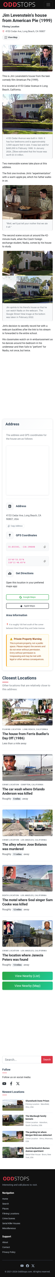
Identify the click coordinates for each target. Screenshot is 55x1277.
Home (5, 1199)
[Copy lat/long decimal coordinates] (45, 547)
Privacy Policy (8, 1252)
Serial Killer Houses (11, 1223)
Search (47, 1059)
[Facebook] (11, 1083)
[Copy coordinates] (45, 561)
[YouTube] (4, 1084)
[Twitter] (33, 1266)
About (5, 1242)
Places (5, 1208)
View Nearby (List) (27, 976)
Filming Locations (10, 1213)
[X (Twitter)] (18, 1083)
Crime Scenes (8, 1218)
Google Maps (29, 597)
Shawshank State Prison (37, 1101)
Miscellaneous (9, 1228)
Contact (6, 1247)
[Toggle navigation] (48, 5)
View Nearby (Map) (27, 986)
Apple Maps (29, 606)
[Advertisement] (27, 382)
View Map (12, 37)
